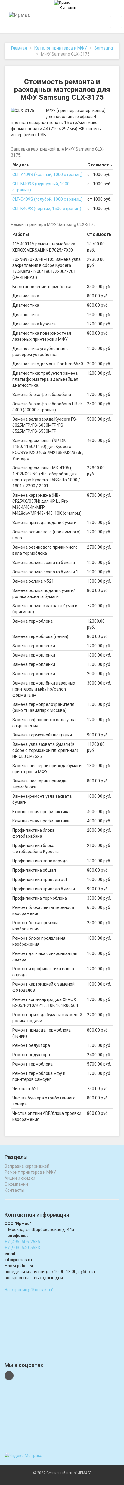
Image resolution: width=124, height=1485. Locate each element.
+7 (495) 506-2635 (22, 1241)
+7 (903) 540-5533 (22, 1247)
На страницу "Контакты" (29, 1289)
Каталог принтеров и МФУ (60, 48)
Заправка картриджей (27, 1166)
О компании (16, 1184)
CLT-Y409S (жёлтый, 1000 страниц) (47, 174)
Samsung (103, 48)
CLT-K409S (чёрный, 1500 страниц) (46, 208)
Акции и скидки (20, 1178)
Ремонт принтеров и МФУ (30, 1172)
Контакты (68, 7)
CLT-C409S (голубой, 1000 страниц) (47, 199)
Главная (19, 48)
